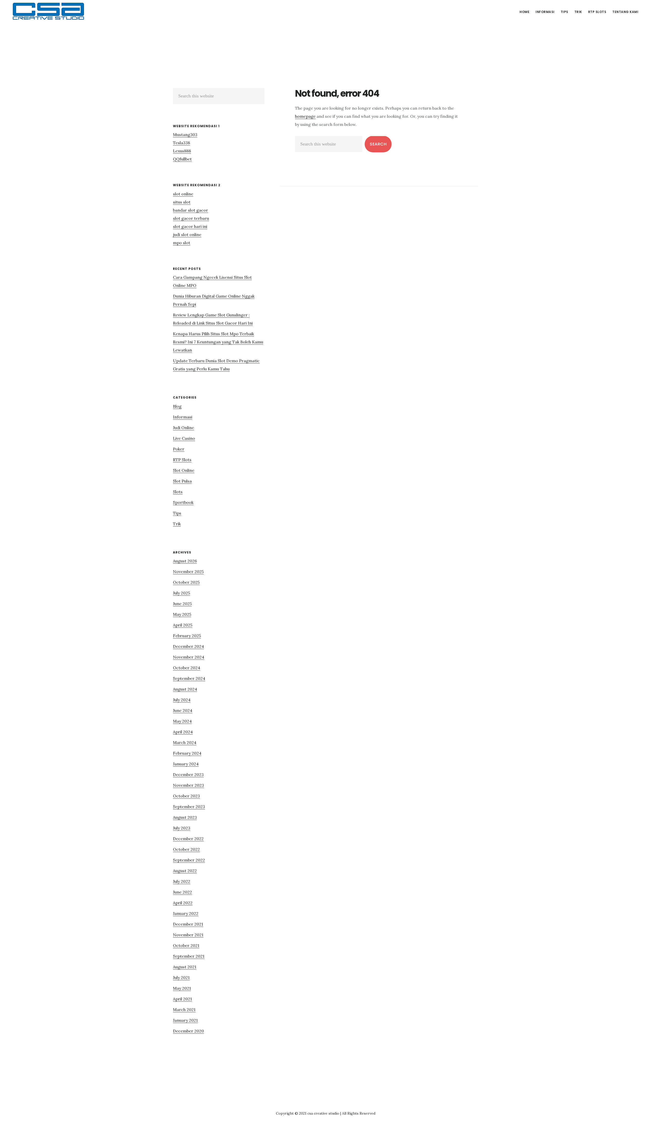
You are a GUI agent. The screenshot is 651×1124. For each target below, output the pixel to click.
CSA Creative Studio (48, 11)
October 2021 (186, 945)
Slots (178, 491)
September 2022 (189, 860)
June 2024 (182, 710)
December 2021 (188, 924)
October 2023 (186, 795)
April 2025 (182, 624)
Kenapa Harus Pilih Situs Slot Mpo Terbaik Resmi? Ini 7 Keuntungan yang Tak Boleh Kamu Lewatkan (218, 342)
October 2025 (186, 582)
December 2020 (188, 1030)
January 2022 (185, 913)
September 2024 (189, 678)
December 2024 (188, 646)
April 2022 (183, 902)
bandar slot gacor (190, 210)
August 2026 (185, 560)
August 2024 (185, 689)
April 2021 (182, 998)
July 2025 (181, 592)
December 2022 (188, 838)
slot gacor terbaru (191, 218)
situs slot (181, 202)
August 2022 (185, 870)
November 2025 (188, 571)
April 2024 (183, 731)
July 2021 (181, 977)
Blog (177, 406)
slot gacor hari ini (190, 226)
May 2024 (182, 721)
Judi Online (183, 427)
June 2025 (182, 603)
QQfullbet (182, 159)
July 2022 (181, 881)
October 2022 (186, 849)
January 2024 (186, 763)
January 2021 (185, 1020)
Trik (177, 523)
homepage (305, 116)
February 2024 (187, 753)
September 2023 (189, 806)
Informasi (182, 416)
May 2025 (182, 614)
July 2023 (181, 827)
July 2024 (181, 699)
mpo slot (181, 242)
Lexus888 (182, 150)
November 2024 (188, 657)
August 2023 (185, 817)
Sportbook (183, 502)
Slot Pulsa (182, 481)
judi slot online (187, 234)
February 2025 (187, 635)
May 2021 (182, 988)
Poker (178, 448)
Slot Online (183, 470)
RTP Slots (182, 459)
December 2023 (188, 774)
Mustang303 (185, 134)
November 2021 (188, 934)
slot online (183, 193)
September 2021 (188, 956)
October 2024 (186, 667)
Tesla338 (181, 142)
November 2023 (188, 785)
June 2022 (182, 892)
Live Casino (184, 438)
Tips (177, 513)
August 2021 (184, 966)
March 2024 (184, 742)
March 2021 (184, 1009)
